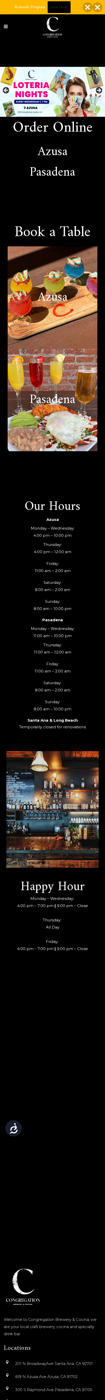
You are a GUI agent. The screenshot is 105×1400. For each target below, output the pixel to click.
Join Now (59, 7)
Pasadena (52, 172)
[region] (52, 92)
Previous (6, 90)
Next (98, 90)
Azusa (53, 152)
